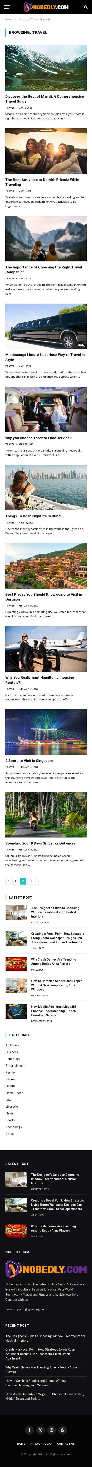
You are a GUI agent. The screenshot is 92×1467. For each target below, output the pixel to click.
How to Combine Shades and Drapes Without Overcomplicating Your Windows (56, 985)
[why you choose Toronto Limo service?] (46, 409)
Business (12, 1052)
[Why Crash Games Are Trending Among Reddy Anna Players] (16, 964)
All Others (12, 1045)
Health (10, 1086)
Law (8, 1099)
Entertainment (16, 1065)
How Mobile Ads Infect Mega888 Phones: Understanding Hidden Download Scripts (53, 1011)
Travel (10, 1134)
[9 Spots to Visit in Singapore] (46, 732)
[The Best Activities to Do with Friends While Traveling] (46, 151)
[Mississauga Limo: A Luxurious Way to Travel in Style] (46, 326)
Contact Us (66, 1443)
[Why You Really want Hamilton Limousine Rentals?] (46, 649)
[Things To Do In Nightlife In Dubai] (46, 488)
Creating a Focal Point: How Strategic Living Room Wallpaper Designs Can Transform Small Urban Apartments (57, 938)
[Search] (85, 7)
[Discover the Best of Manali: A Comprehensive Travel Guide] (46, 68)
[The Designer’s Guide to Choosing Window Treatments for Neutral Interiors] (16, 912)
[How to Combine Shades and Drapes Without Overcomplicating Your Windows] (16, 985)
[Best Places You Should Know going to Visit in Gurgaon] (46, 566)
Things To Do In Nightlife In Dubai (33, 516)
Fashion (11, 1072)
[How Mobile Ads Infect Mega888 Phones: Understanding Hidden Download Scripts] (16, 1011)
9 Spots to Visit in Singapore (29, 761)
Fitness (11, 1079)
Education (13, 1059)
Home (21, 1443)
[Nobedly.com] (46, 7)
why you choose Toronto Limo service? (38, 438)
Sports (10, 1120)
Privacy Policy (41, 1443)
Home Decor (14, 1093)
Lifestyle (12, 1106)
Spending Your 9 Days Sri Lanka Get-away (40, 843)
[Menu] (7, 7)
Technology (14, 1127)
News (9, 1113)
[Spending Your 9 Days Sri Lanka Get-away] (46, 815)
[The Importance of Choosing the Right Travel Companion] (46, 238)
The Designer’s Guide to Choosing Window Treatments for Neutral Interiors (55, 912)
